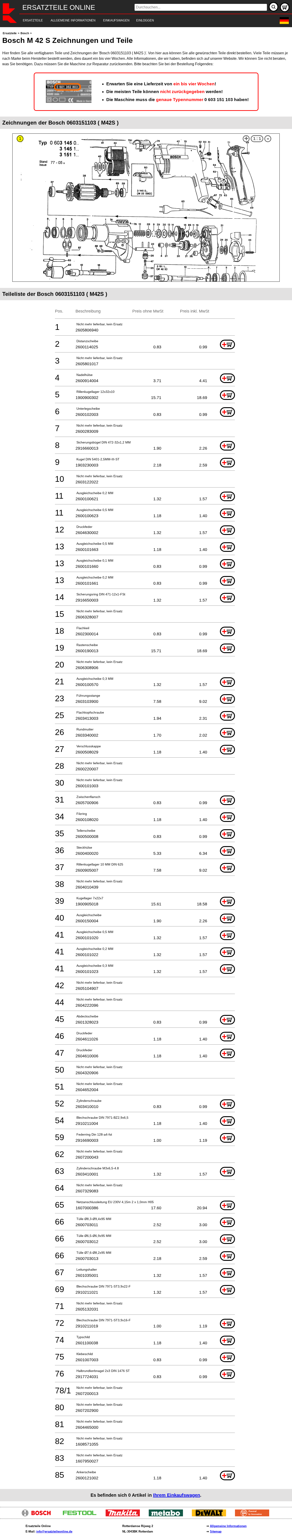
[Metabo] (167, 1515)
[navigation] (139, 20)
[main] (146, 766)
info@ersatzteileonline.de (54, 1531)
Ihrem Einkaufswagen (176, 1495)
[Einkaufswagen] (284, 7)
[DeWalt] (211, 1515)
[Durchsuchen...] (273, 7)
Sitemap (216, 1531)
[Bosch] (38, 1515)
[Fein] (254, 1515)
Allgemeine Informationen (228, 1526)
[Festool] (81, 1515)
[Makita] (124, 1515)
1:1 (257, 138)
